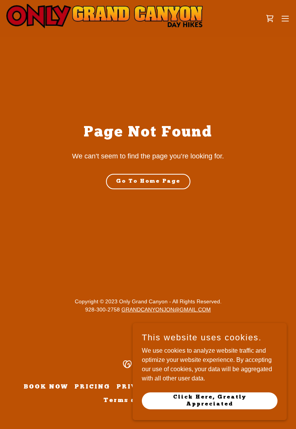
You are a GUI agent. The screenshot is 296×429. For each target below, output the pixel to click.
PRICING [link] (92, 387)
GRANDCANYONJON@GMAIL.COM (166, 309)
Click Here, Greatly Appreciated (209, 400)
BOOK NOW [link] (46, 387)
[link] (104, 18)
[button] (285, 18)
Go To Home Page (148, 181)
